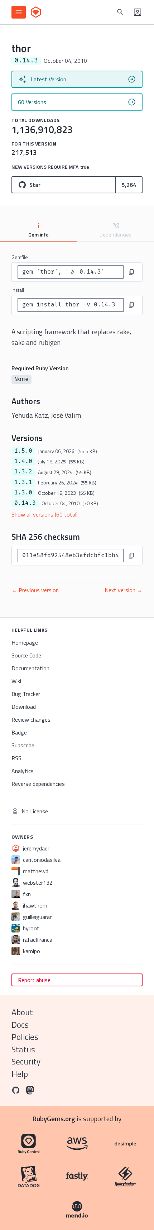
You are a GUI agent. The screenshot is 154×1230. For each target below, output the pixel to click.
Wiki (16, 681)
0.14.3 (25, 503)
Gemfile (19, 257)
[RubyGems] (36, 12)
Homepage (24, 642)
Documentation (30, 668)
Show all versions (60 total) (44, 514)
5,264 (129, 185)
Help (19, 1074)
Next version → (124, 590)
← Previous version (35, 590)
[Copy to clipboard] (131, 272)
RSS (16, 758)
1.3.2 (23, 471)
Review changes (30, 719)
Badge (19, 732)
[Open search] (120, 12)
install (17, 290)
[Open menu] (18, 12)
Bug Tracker (25, 694)
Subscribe (22, 745)
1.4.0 (23, 461)
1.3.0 (23, 492)
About (22, 1012)
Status (23, 1049)
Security (25, 1061)
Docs (20, 1024)
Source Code (26, 655)
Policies (24, 1037)
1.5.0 (23, 450)
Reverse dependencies (38, 783)
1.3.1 (23, 482)
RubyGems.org (54, 1118)
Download (23, 706)
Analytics (22, 771)
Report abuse (34, 980)
